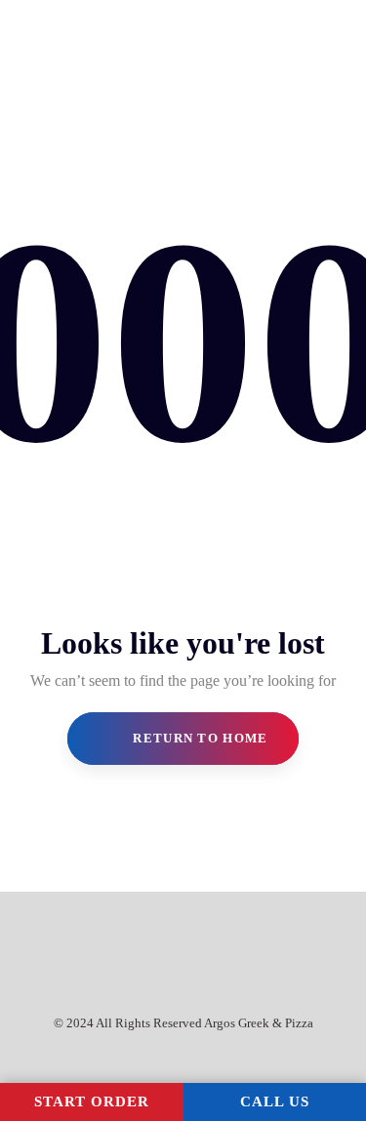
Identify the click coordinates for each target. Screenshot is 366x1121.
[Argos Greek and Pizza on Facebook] (156, 941)
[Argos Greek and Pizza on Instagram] (191, 941)
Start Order (91, 1101)
